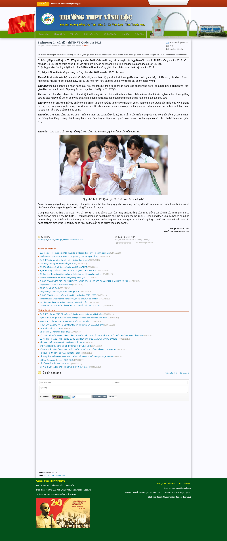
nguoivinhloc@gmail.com (54, 475)
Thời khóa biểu (91, 34)
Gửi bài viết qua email (179, 43)
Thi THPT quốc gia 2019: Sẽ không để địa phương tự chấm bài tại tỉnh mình (71, 314)
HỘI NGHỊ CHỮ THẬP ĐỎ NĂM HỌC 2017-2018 (60, 353)
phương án (42, 240)
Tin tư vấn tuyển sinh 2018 (51, 328)
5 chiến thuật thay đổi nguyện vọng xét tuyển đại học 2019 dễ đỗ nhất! (69, 299)
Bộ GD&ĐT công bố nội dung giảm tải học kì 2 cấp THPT (63, 267)
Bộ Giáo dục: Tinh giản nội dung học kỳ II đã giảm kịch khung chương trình (71, 274)
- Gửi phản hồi (184, 373)
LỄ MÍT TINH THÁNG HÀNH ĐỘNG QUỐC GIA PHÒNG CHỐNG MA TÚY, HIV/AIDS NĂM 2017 (79, 339)
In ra (171, 46)
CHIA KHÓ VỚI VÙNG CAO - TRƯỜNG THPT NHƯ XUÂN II (65, 367)
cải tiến (51, 240)
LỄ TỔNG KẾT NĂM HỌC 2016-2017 (55, 364)
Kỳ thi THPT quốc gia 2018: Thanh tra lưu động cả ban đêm (64, 321)
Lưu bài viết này (176, 49)
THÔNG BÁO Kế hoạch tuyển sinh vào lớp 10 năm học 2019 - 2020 (68, 295)
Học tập (125, 34)
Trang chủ (43, 34)
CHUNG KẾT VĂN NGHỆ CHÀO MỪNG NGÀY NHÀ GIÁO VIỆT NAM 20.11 (71, 306)
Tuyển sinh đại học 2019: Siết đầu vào (56, 285)
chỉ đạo (66, 240)
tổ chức (73, 240)
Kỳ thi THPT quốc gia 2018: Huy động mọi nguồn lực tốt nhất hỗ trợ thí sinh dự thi (73, 318)
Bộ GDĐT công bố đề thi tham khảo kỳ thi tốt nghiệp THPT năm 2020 (68, 270)
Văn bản (74, 34)
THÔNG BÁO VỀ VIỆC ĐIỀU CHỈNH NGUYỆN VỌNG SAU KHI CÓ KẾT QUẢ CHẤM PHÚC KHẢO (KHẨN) (84, 281)
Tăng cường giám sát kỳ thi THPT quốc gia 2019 (60, 292)
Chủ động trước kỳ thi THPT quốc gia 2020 (58, 264)
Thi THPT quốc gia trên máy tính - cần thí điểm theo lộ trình (64, 260)
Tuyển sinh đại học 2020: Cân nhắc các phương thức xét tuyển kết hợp (69, 256)
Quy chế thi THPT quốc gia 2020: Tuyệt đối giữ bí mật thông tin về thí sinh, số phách (75, 253)
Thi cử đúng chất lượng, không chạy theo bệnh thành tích (64, 302)
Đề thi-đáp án (109, 34)
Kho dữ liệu (59, 34)
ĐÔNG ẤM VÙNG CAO (49, 288)
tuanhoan (85, 45)
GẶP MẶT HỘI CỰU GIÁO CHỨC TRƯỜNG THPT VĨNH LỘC (65, 346)
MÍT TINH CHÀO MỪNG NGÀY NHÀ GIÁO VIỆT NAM (62, 342)
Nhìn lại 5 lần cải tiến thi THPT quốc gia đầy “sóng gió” (62, 278)
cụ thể (80, 240)
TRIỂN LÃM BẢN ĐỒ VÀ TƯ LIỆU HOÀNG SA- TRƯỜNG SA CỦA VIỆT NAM (72, 325)
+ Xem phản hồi (171, 373)
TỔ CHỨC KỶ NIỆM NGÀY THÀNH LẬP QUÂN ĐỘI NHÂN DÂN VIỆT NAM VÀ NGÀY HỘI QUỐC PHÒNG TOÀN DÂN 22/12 (91, 335)
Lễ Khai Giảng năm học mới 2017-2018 (56, 360)
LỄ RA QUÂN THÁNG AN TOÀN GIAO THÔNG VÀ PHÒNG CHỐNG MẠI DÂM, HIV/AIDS (76, 356)
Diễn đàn (139, 34)
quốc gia (58, 240)
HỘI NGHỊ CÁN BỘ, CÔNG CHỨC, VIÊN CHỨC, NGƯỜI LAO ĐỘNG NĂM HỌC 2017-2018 (78, 349)
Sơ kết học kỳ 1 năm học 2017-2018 (55, 332)
